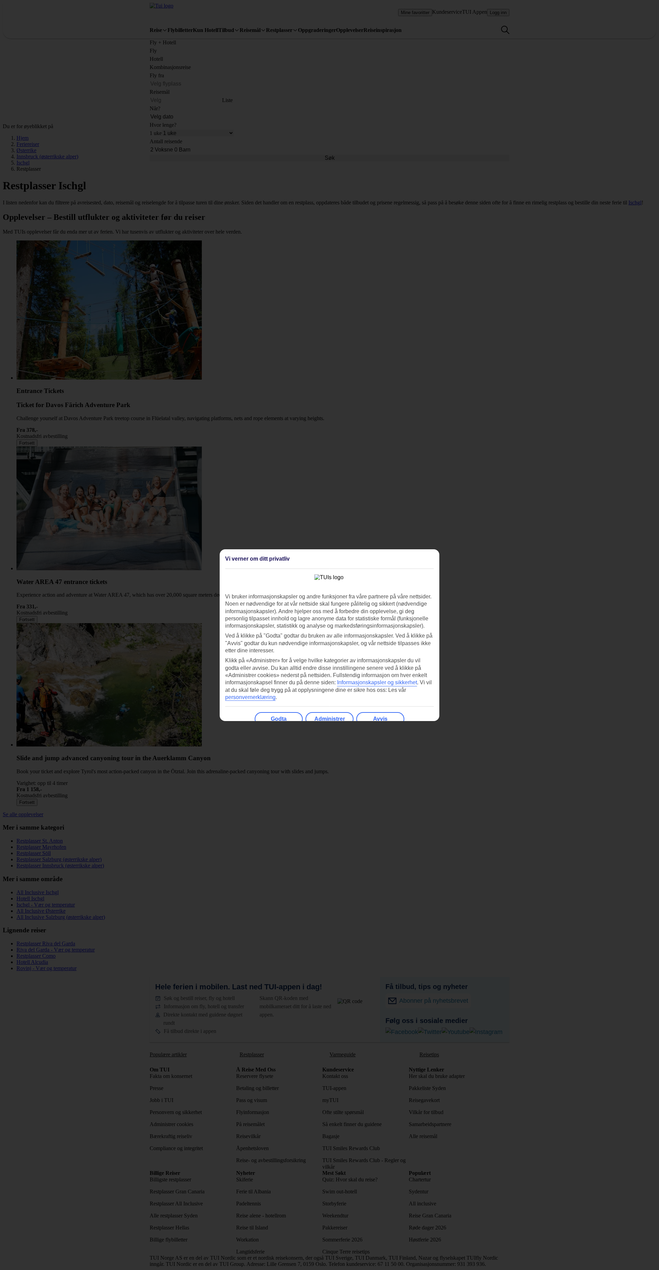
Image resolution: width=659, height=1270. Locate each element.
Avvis (380, 719)
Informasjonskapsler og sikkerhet (377, 682)
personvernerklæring (250, 697)
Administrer (329, 719)
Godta (279, 719)
